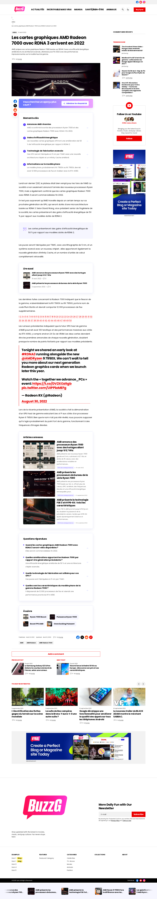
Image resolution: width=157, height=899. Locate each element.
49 (67, 320)
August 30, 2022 (34, 401)
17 (50, 316)
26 (74, 316)
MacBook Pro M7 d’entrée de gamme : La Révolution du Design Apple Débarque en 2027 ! (133, 61)
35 (26, 320)
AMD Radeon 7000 (45, 643)
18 (52, 316)
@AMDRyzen (32, 358)
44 (52, 320)
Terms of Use (127, 820)
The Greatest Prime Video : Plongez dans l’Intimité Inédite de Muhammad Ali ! (132, 49)
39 (37, 320)
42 (46, 320)
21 (60, 316)
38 (35, 320)
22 (62, 316)
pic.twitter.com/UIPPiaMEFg (44, 387)
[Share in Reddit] (15, 110)
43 (49, 320)
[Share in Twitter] (15, 106)
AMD (21, 643)
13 (41, 316)
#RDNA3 (29, 354)
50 (70, 320)
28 (80, 316)
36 (29, 320)
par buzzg (129, 78)
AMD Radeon (31, 643)
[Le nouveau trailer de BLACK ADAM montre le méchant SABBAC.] (129, 697)
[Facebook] (137, 2)
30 (86, 316)
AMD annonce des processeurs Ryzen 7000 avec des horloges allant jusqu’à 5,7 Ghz (70, 446)
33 (20, 320)
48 (64, 320)
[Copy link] (15, 114)
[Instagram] (144, 2)
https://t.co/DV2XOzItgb (52, 383)
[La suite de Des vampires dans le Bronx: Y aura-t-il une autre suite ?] (62, 697)
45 (55, 320)
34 (23, 320)
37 (32, 320)
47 (61, 320)
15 (46, 316)
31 (88, 316)
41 (43, 320)
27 (77, 316)
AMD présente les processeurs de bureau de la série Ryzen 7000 (72, 475)
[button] (122, 9)
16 (48, 316)
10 (35, 316)
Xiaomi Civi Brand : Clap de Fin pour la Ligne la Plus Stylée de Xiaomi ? (133, 73)
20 (57, 316)
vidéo (13, 22)
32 (91, 316)
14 (43, 316)
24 (68, 316)
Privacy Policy (115, 820)
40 (40, 320)
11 (36, 316)
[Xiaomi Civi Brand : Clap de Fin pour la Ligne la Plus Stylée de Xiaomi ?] (116, 73)
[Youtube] (140, 2)
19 (55, 316)
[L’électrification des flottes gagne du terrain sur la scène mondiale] (28, 697)
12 (38, 316)
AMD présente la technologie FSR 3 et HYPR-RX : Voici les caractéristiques (72, 502)
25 (71, 316)
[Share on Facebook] (15, 101)
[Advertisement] (129, 182)
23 (65, 316)
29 (83, 316)
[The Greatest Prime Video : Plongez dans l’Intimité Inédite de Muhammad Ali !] (116, 49)
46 (58, 320)
